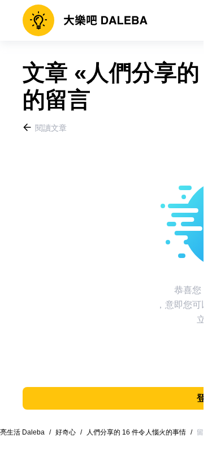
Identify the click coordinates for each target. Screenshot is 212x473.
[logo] (85, 20)
